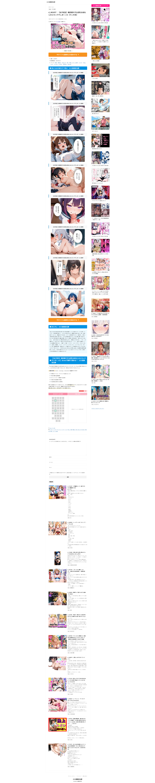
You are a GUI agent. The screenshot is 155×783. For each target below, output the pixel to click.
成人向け (69, 64)
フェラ (51, 64)
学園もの (59, 62)
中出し (84, 62)
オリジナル (59, 429)
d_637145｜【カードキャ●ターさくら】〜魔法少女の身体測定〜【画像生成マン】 (76, 571)
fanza (51, 428)
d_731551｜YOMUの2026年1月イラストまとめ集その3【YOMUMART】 (100, 335)
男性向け (65, 64)
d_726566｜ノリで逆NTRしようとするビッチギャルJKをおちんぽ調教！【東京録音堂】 (100, 314)
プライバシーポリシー (71, 776)
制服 (56, 62)
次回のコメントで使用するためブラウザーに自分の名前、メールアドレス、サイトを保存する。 (67, 473)
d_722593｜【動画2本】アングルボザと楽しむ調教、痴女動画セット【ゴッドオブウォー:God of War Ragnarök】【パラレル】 (100, 358)
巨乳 (68, 62)
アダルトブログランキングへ (97, 408)
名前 (50, 457)
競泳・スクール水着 (73, 62)
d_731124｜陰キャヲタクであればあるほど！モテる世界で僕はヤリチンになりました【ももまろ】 (77, 680)
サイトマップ (79, 776)
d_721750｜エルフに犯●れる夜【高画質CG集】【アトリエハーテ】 (100, 401)
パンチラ (80, 62)
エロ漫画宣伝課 (51, 2)
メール (51, 462)
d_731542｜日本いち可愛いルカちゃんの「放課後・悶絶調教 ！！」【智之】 (100, 380)
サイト (50, 467)
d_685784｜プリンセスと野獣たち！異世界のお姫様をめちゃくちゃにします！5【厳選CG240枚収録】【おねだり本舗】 (77, 637)
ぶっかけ (56, 64)
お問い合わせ (85, 776)
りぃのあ (58, 21)
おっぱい (60, 64)
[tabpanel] (67, 409)
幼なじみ (64, 62)
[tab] (58, 394)
